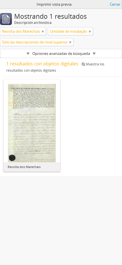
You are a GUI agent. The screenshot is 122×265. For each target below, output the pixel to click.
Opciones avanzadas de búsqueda (61, 53)
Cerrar (115, 4)
